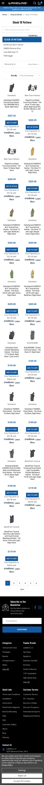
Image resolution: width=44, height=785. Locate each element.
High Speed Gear (30, 678)
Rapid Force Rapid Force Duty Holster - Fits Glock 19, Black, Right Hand (12, 167)
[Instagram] (40, 607)
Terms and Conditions (11, 694)
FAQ (4, 720)
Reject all (22, 775)
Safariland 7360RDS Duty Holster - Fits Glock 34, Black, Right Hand (32, 411)
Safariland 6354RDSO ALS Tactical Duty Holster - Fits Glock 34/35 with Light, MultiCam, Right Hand (32, 290)
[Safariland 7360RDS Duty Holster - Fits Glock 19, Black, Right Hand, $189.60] (11, 396)
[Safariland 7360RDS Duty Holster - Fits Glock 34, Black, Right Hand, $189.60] (32, 396)
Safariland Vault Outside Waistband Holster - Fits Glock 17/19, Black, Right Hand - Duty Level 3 (11, 352)
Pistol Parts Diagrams (11, 707)
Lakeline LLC (28, 648)
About (4, 729)
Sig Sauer (27, 652)
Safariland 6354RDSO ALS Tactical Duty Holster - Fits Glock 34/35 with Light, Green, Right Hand (12, 290)
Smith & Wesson (30, 669)
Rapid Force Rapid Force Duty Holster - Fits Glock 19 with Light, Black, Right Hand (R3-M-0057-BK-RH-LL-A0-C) (32, 105)
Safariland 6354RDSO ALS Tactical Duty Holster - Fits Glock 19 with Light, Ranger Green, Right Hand (32, 229)
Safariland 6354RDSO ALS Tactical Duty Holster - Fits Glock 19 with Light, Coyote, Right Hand (32, 168)
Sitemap (5, 737)
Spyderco (27, 656)
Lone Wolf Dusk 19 (11, 52)
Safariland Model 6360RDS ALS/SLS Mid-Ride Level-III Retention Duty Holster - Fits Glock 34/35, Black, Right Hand (11, 471)
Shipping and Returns (31, 716)
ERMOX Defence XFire (12, 48)
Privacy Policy (7, 765)
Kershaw (26, 665)
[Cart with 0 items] (39, 3)
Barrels (5, 656)
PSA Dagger (8, 56)
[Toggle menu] (3, 3)
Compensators (8, 661)
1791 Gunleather (29, 673)
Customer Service (30, 694)
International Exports (31, 712)
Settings (22, 770)
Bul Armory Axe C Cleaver (13, 45)
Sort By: (14, 76)
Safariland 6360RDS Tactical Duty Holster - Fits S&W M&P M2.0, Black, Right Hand (11, 103)
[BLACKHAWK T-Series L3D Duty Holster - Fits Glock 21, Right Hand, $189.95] (32, 335)
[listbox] (30, 75)
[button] (22, 64)
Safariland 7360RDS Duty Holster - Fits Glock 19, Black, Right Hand (12, 411)
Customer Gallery (9, 724)
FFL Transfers (28, 699)
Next (22, 589)
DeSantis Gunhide (30, 661)
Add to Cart (11, 123)
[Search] (34, 3)
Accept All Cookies (22, 781)
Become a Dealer (30, 703)
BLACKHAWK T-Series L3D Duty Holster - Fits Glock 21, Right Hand (32, 350)
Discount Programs (31, 707)
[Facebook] (35, 607)
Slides (4, 665)
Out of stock (32, 127)
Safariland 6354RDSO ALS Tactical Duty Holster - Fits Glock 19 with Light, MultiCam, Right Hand (11, 229)
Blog (4, 733)
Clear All (33, 36)
